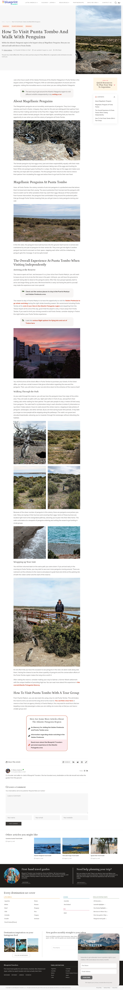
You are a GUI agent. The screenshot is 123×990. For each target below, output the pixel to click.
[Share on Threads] (82, 762)
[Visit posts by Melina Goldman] (8, 771)
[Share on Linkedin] (73, 762)
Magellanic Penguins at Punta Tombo (104, 106)
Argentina (8, 21)
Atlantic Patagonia (17, 26)
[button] (116, 2)
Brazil (52, 975)
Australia (53, 971)
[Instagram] (84, 770)
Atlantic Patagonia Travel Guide (42, 855)
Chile (52, 977)
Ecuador (68, 971)
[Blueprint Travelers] (10, 2)
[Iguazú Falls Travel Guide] (104, 846)
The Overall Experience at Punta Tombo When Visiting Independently (104, 112)
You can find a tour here (64, 701)
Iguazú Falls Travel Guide (97, 855)
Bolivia (52, 973)
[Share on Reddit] (78, 762)
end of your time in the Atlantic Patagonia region (41, 306)
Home (3, 21)
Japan (67, 975)
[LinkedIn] (87, 770)
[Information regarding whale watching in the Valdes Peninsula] (29, 736)
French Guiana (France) (71, 973)
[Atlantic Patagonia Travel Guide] (47, 846)
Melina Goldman (8, 50)
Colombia (68, 968)
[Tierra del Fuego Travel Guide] (75, 846)
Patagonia (28, 26)
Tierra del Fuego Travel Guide (70, 855)
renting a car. (57, 94)
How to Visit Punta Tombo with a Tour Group (105, 119)
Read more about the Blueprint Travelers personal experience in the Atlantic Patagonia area (46, 745)
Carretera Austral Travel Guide (14, 838)
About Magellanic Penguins (103, 101)
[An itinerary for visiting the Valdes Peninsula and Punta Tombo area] (29, 729)
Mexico (67, 977)
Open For (105, 80)
